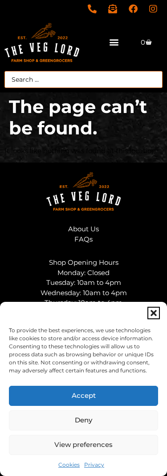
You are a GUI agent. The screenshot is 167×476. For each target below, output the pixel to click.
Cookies (69, 464)
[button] (153, 313)
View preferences (83, 444)
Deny (83, 420)
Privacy (94, 464)
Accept (84, 395)
